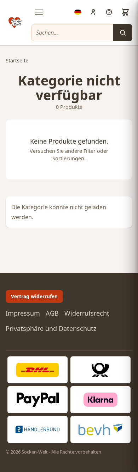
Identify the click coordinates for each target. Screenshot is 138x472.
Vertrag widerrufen (34, 296)
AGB (52, 313)
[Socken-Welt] (15, 23)
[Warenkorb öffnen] (125, 12)
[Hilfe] (109, 12)
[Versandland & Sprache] (77, 12)
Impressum (23, 313)
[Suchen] (122, 32)
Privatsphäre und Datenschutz (51, 328)
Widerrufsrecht (86, 313)
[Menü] (39, 12)
